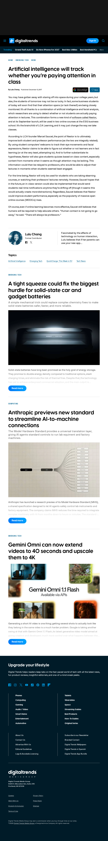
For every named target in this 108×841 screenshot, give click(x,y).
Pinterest (37, 685)
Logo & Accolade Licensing (26, 753)
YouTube (26, 685)
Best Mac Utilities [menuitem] (69, 49)
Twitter (21, 685)
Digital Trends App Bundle (76, 753)
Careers (11, 795)
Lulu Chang (15, 90)
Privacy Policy (38, 795)
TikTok (32, 685)
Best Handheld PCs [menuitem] (88, 49)
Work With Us (13, 801)
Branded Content (72, 740)
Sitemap (36, 806)
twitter (31, 242)
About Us (19, 735)
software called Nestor (84, 117)
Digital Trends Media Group (24, 823)
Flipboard (49, 685)
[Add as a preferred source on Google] (80, 89)
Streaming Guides (73, 709)
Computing (20, 700)
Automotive (20, 723)
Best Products (71, 714)
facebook (26, 242)
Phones (18, 695)
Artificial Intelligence (16, 261)
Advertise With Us (23, 744)
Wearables (70, 700)
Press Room (37, 801)
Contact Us (20, 740)
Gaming (19, 704)
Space (68, 704)
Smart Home (21, 714)
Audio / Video (21, 709)
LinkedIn (43, 685)
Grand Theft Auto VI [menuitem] (24, 49)
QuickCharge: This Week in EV (59, 261)
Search (103, 40)
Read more (17, 388)
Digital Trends (18, 45)
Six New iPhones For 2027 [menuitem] (47, 49)
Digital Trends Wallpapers (75, 744)
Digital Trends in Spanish (75, 749)
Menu (4, 40)
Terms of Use (13, 811)
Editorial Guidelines (23, 749)
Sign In (92, 40)
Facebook (9, 685)
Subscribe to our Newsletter (76, 735)
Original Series (71, 723)
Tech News (81, 261)
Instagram (15, 685)
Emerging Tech (36, 261)
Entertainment (22, 718)
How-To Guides (71, 718)
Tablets (68, 695)
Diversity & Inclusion (16, 806)
